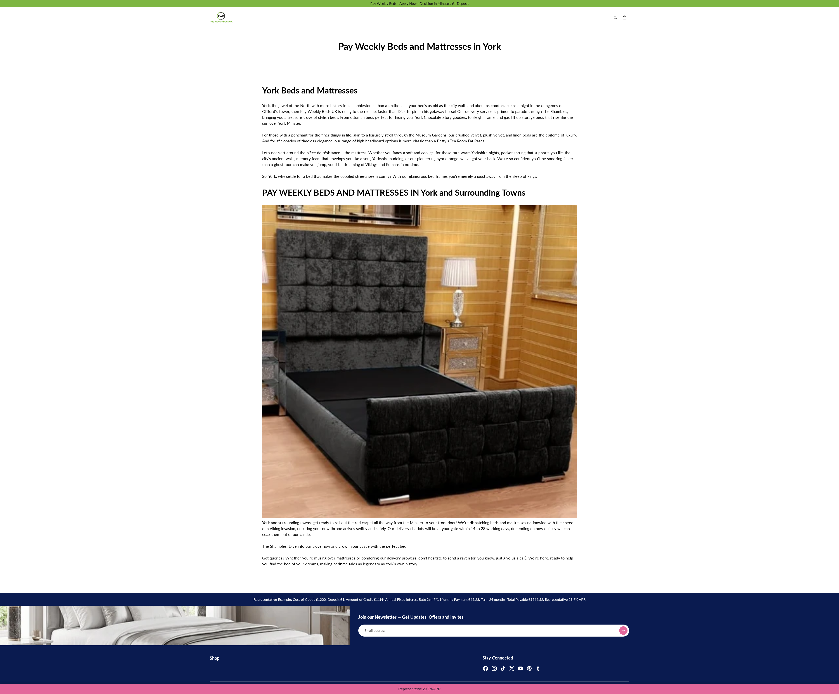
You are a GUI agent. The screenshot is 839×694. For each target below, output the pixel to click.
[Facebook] (485, 668)
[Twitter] (512, 668)
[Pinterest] (529, 668)
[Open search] (615, 17)
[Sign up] (623, 630)
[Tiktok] (503, 668)
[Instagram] (494, 668)
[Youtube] (520, 668)
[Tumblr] (538, 668)
